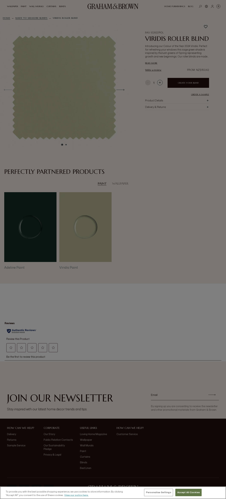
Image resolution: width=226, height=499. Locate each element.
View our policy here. (76, 495)
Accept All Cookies (188, 492)
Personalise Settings (158, 492)
